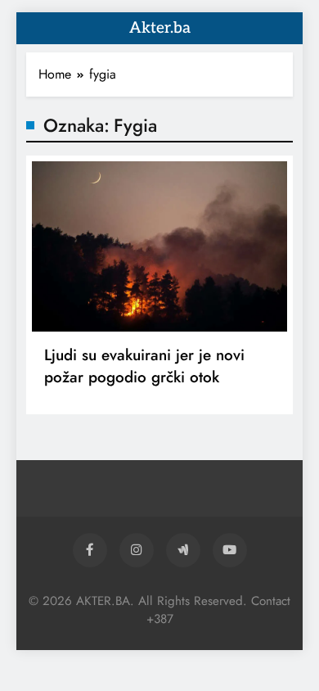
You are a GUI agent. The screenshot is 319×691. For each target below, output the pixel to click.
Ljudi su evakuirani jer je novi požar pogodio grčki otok (144, 366)
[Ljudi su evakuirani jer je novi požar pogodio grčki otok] (159, 246)
